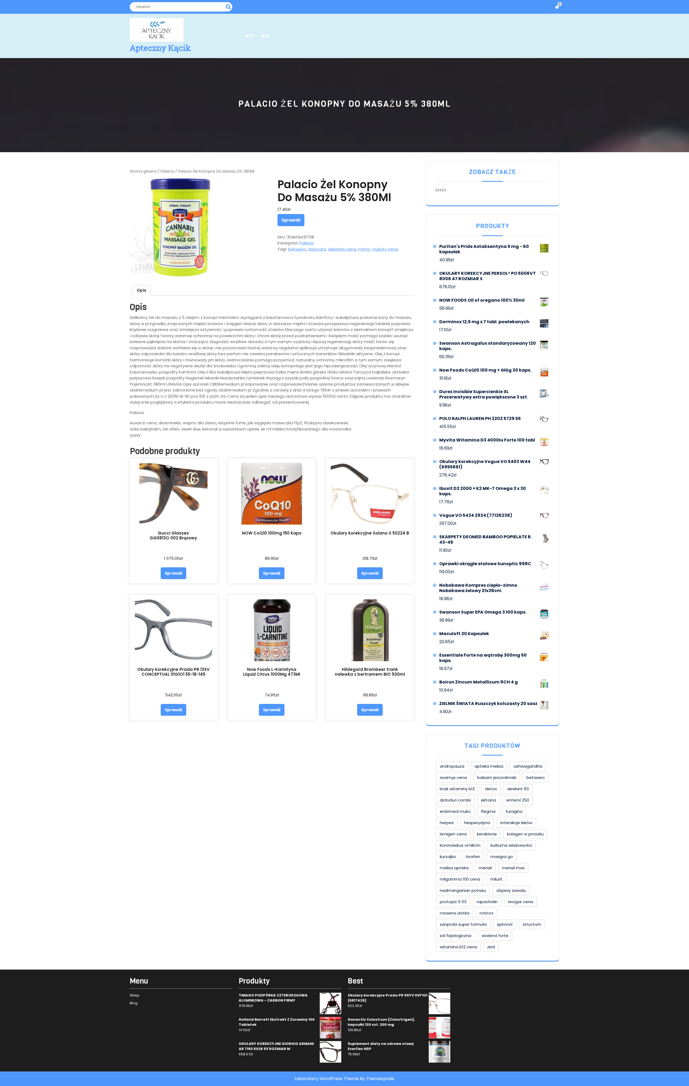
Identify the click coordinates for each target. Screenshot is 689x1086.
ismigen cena (453, 834)
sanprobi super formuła (463, 924)
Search (229, 6)
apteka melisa (488, 766)
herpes (447, 822)
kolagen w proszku (525, 834)
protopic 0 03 (453, 902)
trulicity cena (385, 249)
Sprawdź (291, 220)
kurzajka (448, 856)
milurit (496, 879)
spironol (504, 924)
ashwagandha (528, 766)
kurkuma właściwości (511, 845)
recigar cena (520, 902)
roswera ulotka (454, 913)
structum (532, 924)
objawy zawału (511, 890)
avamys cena (453, 777)
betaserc (297, 249)
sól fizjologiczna (455, 935)
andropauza (452, 766)
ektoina (488, 800)
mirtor (364, 249)
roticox (486, 913)
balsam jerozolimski (496, 777)
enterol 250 (517, 800)
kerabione (487, 834)
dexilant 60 (518, 789)
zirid (491, 947)
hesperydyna (477, 822)
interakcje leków (516, 822)
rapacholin (487, 902)
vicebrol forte (494, 935)
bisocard (317, 249)
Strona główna (143, 171)
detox (491, 789)
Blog (265, 36)
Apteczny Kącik (160, 47)
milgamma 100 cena (460, 879)
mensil (485, 868)
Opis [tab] (141, 290)
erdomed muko (455, 811)
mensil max (513, 868)
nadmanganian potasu (463, 890)
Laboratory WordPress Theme (327, 1079)
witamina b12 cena (458, 947)
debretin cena (342, 249)
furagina (514, 811)
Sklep (250, 36)
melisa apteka (454, 868)
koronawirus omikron (460, 845)
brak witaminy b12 (457, 789)
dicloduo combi (455, 800)
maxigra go (501, 856)
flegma (488, 811)
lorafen (473, 856)
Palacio (167, 171)
